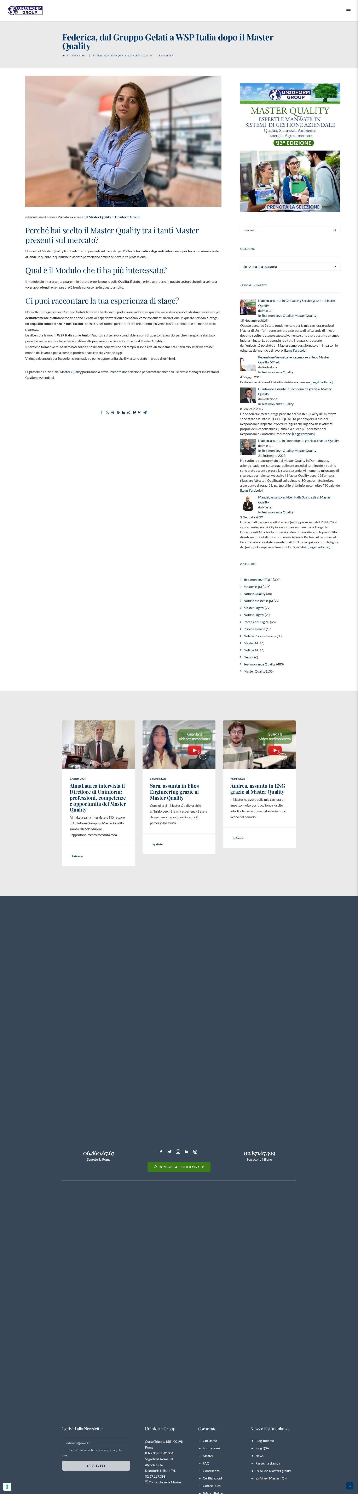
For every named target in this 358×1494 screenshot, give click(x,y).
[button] (348, 10)
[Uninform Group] (25, 11)
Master (168, 55)
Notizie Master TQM (258, 601)
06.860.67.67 (98, 1153)
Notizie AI (251, 650)
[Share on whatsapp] (128, 412)
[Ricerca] (290, 230)
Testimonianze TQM (258, 579)
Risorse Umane (254, 629)
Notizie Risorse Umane (260, 636)
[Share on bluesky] (134, 412)
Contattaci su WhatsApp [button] (181, 1167)
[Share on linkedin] (123, 412)
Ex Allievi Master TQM (271, 1478)
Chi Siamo (210, 1441)
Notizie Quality (254, 594)
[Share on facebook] (101, 412)
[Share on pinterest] (118, 412)
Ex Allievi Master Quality (273, 1471)
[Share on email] (145, 412)
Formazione (211, 1448)
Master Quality (141, 55)
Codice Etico (212, 1486)
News (248, 657)
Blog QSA (262, 1448)
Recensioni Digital (256, 622)
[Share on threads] (112, 412)
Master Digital (254, 608)
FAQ (206, 1463)
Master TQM (253, 587)
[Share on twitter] (107, 412)
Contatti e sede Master (164, 1482)
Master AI (251, 643)
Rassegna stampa (267, 1463)
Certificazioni (212, 1478)
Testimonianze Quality (113, 55)
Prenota (115, 372)
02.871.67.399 (259, 1153)
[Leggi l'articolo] (295, 350)
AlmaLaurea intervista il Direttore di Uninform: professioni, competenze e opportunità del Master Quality (98, 797)
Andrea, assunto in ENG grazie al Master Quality (257, 788)
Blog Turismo (264, 1441)
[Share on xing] (139, 412)
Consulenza (211, 1471)
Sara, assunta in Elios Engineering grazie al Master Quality (174, 791)
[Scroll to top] (349, 1485)
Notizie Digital (254, 615)
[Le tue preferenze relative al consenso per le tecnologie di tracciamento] (7, 1487)
